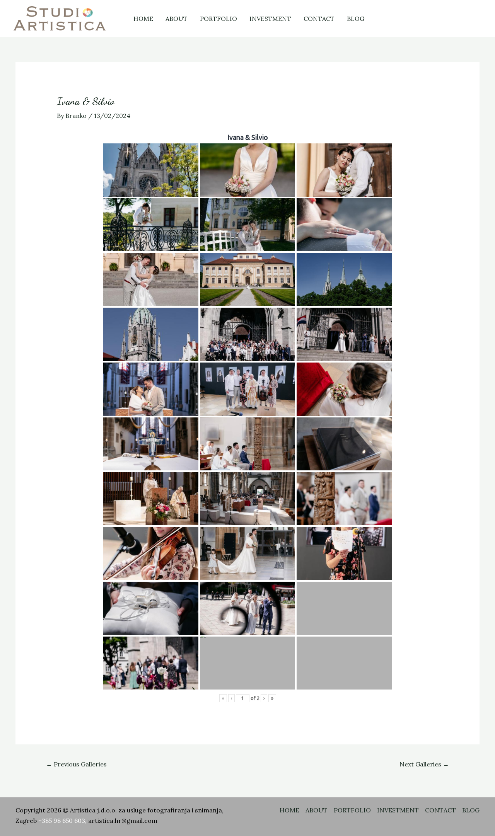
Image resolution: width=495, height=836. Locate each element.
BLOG (355, 18)
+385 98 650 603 (61, 820)
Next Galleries (424, 764)
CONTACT (319, 18)
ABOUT (177, 18)
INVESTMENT (270, 18)
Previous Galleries (76, 764)
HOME (143, 18)
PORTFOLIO (218, 18)
